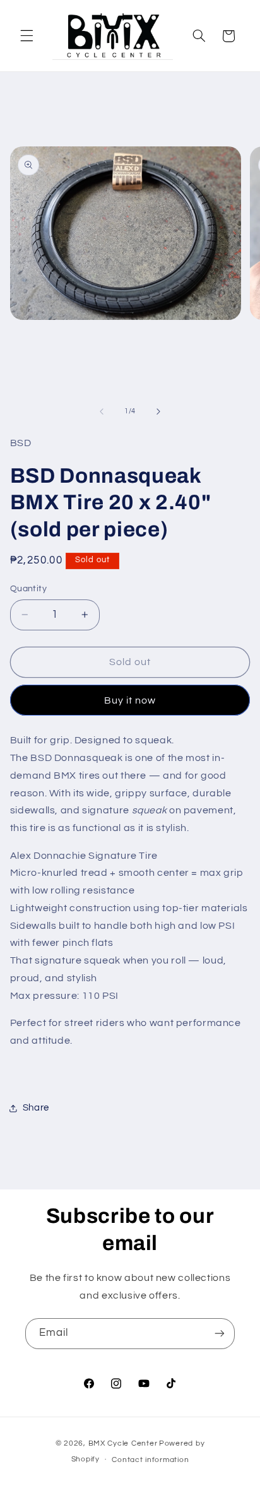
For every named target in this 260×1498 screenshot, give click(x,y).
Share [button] (36, 1107)
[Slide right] (158, 411)
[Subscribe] (219, 1333)
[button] (26, 35)
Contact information (150, 1459)
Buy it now (130, 700)
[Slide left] (101, 411)
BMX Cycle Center (123, 1443)
